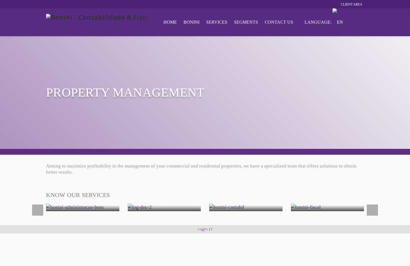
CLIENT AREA (351, 4)
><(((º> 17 (205, 229)
